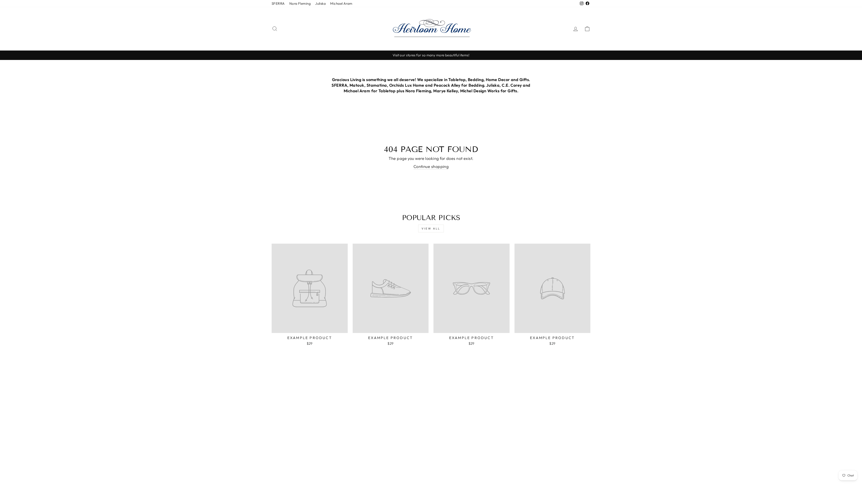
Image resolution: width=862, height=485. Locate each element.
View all (431, 228)
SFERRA (278, 3)
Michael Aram (341, 3)
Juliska (320, 3)
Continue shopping (431, 166)
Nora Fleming (300, 3)
